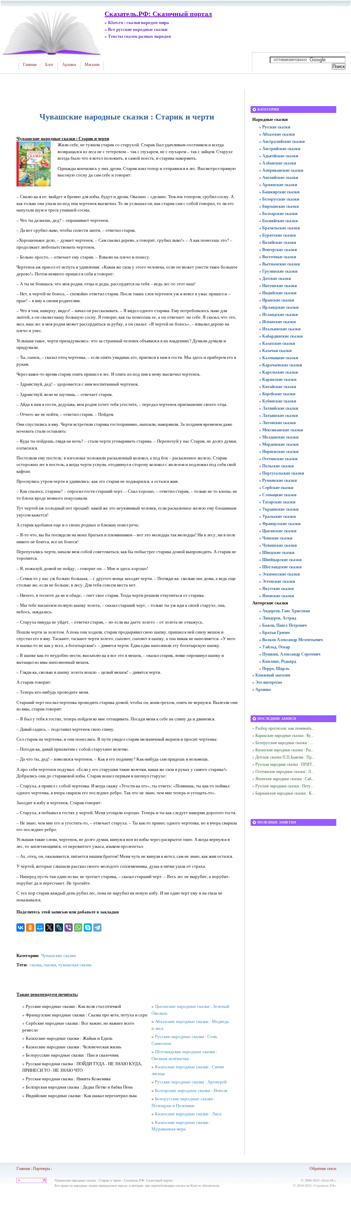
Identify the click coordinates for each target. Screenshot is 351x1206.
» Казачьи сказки (275, 350)
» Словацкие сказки (277, 495)
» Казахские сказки (277, 343)
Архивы (69, 64)
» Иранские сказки (276, 300)
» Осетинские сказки (278, 459)
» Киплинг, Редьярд (277, 661)
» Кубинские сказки (277, 401)
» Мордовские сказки (279, 444)
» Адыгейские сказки (278, 156)
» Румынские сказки (278, 480)
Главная (30, 64)
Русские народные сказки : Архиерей (191, 1082)
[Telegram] (97, 927)
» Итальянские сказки (280, 329)
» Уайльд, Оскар (274, 647)
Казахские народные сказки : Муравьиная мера (181, 1125)
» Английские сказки (278, 177)
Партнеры (41, 1168)
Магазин (92, 64)
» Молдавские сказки (279, 437)
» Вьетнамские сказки (279, 264)
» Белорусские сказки (279, 199)
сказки (50, 965)
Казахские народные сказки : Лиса (188, 1114)
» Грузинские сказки (278, 271)
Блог (49, 64)
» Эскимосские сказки (279, 574)
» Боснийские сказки (278, 221)
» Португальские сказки (281, 473)
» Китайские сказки (277, 386)
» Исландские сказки (278, 314)
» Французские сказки (280, 523)
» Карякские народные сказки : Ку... (283, 735)
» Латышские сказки (278, 415)
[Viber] (68, 927)
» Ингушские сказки (278, 285)
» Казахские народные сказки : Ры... (283, 749)
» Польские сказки (276, 466)
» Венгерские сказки (278, 249)
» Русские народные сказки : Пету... (283, 785)
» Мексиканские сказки (281, 430)
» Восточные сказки (277, 257)
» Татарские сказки (277, 502)
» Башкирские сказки (279, 192)
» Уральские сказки (277, 516)
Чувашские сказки (58, 955)
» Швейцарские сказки (280, 559)
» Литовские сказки (277, 422)
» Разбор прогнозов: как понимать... (283, 728)
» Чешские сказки (275, 538)
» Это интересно (267, 682)
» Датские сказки (275, 278)
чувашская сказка (75, 965)
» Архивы (261, 689)
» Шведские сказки (276, 552)
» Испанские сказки (277, 322)
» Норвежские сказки (279, 451)
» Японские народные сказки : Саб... (283, 778)
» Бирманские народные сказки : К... (283, 793)
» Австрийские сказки (279, 148)
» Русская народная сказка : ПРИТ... (283, 764)
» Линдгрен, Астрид (277, 618)
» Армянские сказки (278, 184)
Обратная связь (323, 1168)
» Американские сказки (281, 170)
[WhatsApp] (78, 927)
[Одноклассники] (30, 927)
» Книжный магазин (271, 675)
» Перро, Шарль (274, 668)
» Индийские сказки (277, 293)
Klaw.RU (328, 1180)
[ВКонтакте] (20, 927)
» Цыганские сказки (277, 531)
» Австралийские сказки (282, 141)
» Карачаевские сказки (280, 365)
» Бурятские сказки (277, 235)
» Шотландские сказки (280, 567)
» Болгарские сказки (278, 213)
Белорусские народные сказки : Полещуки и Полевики (183, 1101)
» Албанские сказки (277, 163)
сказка (35, 965)
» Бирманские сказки (279, 206)
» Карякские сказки (277, 379)
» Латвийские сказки (278, 408)
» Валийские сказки (277, 242)
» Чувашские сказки (278, 545)
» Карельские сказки (278, 372)
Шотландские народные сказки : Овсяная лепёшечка (184, 1054)
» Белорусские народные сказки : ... (282, 742)
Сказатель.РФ (324, 1185)
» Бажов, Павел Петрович (283, 625)
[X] (49, 927)
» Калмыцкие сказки (278, 358)
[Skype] (88, 927)
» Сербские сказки (276, 487)
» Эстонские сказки (277, 581)
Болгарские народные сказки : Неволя (191, 1090)
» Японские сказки (276, 596)
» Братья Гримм (274, 632)
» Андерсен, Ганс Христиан (284, 611)
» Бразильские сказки (279, 228)
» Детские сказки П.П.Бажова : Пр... (283, 757)
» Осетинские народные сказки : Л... (283, 771)
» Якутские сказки (276, 588)
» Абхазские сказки (277, 134)
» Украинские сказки (279, 509)
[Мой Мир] (40, 927)
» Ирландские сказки (279, 307)
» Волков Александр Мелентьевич (291, 639)
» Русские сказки (274, 127)
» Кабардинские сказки (281, 336)
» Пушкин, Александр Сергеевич (289, 654)
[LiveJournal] (59, 927)
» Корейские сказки (277, 394)
